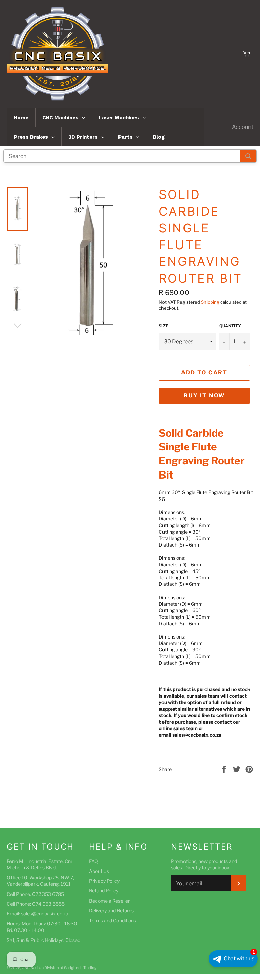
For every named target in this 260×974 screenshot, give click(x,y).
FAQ (93, 861)
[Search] (248, 156)
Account (242, 127)
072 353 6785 (48, 894)
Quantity (230, 325)
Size (163, 325)
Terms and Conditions (112, 920)
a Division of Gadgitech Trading (69, 967)
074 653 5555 (48, 904)
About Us (99, 871)
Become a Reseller (109, 901)
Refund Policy (103, 891)
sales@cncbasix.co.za (44, 914)
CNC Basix (31, 967)
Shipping (210, 302)
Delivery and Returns (111, 910)
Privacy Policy (104, 881)
